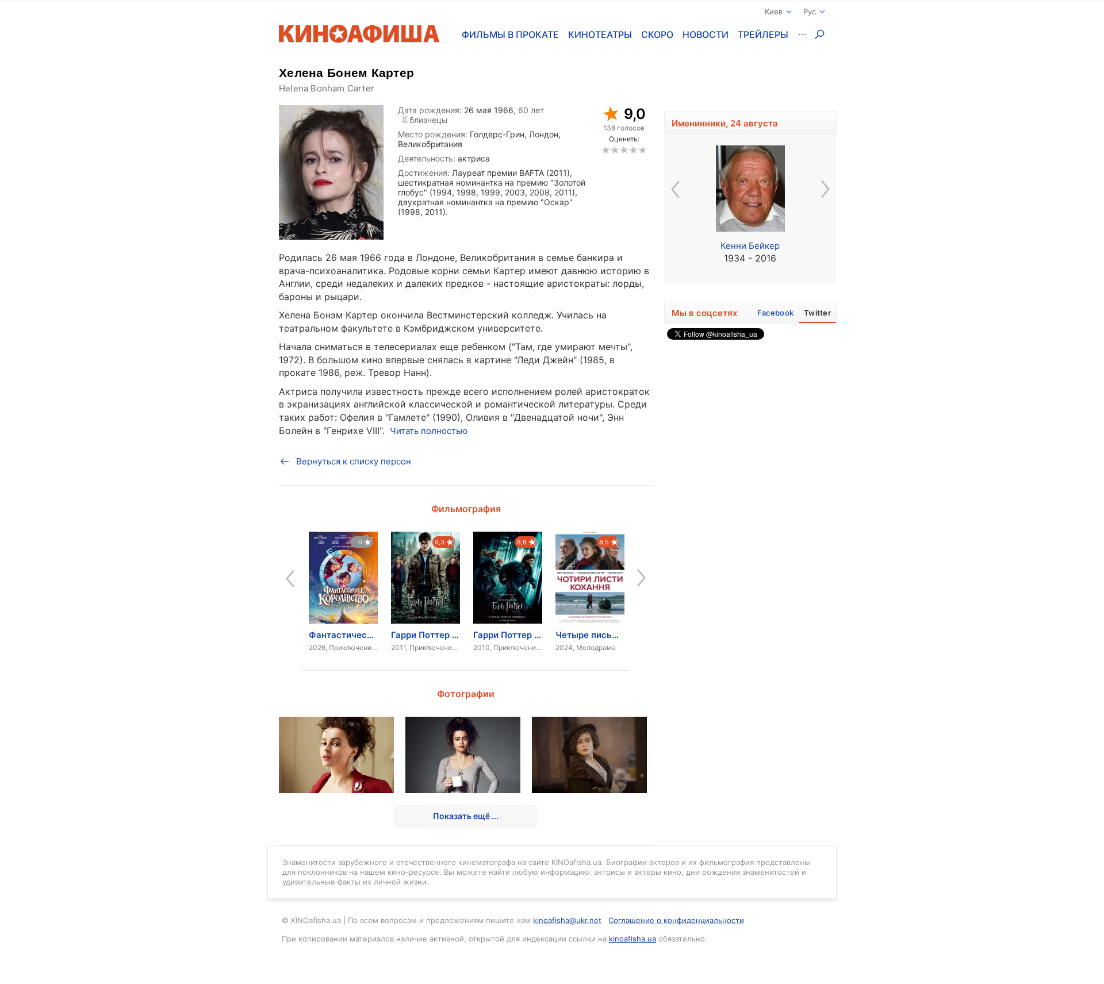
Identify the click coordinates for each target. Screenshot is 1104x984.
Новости (706, 34)
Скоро (657, 34)
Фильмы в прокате (510, 34)
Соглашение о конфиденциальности (676, 920)
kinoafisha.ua (632, 938)
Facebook (775, 312)
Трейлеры (763, 34)
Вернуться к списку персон (353, 461)
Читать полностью (428, 430)
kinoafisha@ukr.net (567, 920)
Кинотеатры (600, 34)
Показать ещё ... (466, 816)
